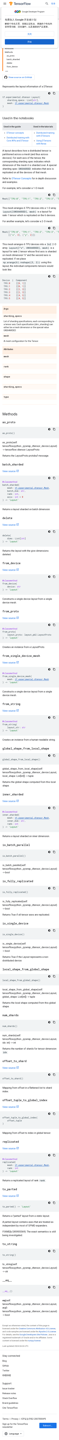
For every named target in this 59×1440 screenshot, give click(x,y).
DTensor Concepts (21, 178)
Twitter (5, 1370)
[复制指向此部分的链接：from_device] (24, 563)
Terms (5, 1419)
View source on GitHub (20, 77)
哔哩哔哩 (6, 1375)
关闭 (29, 34)
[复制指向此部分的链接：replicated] (22, 1142)
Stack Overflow (9, 1398)
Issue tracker (8, 1388)
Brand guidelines (10, 1403)
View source (9, 471)
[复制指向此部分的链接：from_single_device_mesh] (43, 656)
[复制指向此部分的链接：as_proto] (18, 422)
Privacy (14, 1419)
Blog (4, 1361)
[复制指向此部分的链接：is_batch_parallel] (33, 845)
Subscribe (48, 1425)
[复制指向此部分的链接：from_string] (23, 704)
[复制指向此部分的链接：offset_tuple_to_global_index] (50, 1100)
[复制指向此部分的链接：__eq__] (15, 1280)
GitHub (5, 1366)
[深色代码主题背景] (49, 93)
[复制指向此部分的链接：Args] (11, 309)
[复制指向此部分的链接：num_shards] (22, 1015)
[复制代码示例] (54, 93)
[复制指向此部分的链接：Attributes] (16, 349)
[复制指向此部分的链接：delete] (15, 518)
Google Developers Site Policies (33, 1334)
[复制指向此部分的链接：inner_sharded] (26, 794)
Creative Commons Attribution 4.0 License (37, 1328)
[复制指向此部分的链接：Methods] (20, 414)
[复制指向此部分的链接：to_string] (20, 1244)
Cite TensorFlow (10, 1408)
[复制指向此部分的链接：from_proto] (22, 611)
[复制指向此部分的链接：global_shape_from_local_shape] (52, 749)
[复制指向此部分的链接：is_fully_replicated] (36, 881)
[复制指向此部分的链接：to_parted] (20, 1189)
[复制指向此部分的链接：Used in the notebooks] (37, 118)
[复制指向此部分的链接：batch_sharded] (26, 465)
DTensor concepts (15, 133)
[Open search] (47, 3)
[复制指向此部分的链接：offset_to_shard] (30, 1061)
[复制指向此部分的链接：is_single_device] (31, 923)
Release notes (9, 1393)
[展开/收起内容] (6, 70)
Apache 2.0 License (47, 1331)
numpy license (34, 1340)
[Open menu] (5, 3)
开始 (29, 41)
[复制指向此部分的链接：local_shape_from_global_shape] (52, 969)
